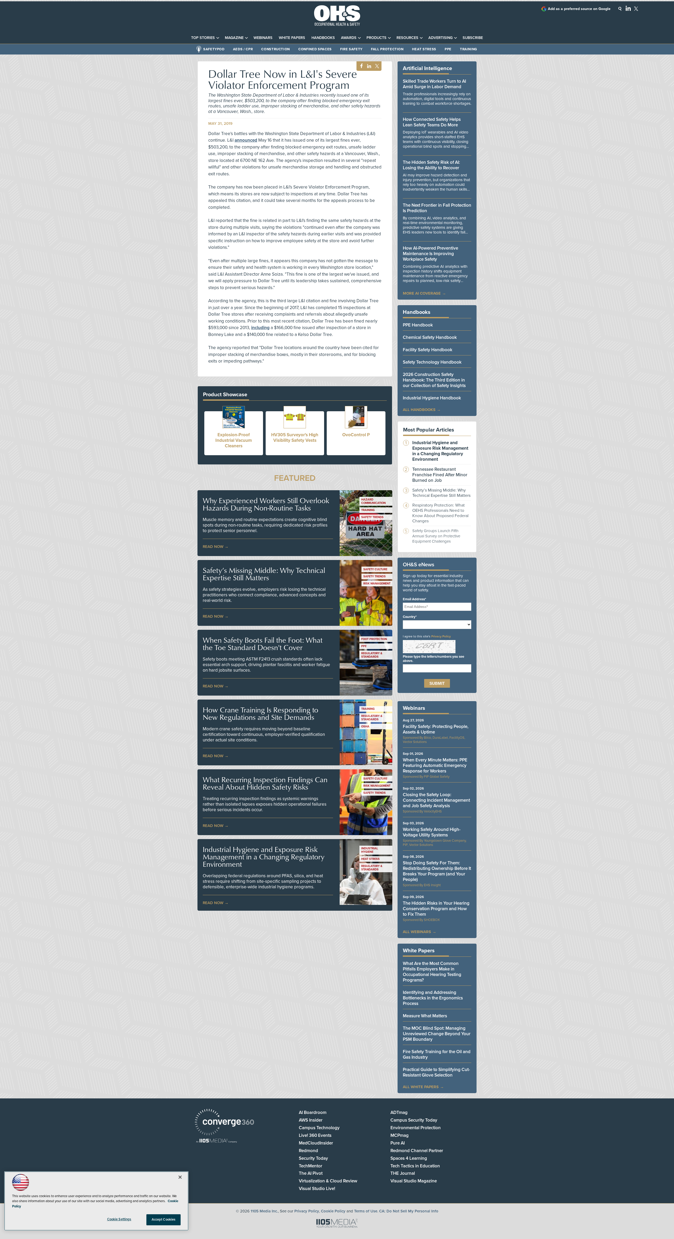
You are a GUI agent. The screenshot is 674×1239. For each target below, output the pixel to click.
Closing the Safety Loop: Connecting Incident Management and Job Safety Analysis (436, 800)
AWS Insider (311, 1120)
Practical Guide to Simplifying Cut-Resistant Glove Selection (436, 1072)
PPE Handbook (418, 325)
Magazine (234, 38)
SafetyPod (214, 49)
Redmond (308, 1150)
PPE (448, 49)
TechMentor (310, 1166)
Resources (407, 38)
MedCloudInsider (316, 1143)
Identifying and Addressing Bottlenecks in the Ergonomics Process (433, 998)
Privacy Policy (441, 636)
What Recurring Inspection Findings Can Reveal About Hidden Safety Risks (265, 783)
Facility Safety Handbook (427, 350)
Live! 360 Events (315, 1135)
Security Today (313, 1158)
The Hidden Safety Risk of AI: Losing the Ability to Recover (431, 165)
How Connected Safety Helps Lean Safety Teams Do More (432, 122)
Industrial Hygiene (369, 850)
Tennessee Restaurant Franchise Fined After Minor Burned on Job (439, 475)
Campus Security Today (413, 1120)
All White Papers (421, 1086)
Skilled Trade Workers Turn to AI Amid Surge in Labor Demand (434, 84)
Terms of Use (365, 1211)
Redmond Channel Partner (416, 1150)
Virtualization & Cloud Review (328, 1181)
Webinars (263, 38)
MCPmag (399, 1135)
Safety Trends (372, 517)
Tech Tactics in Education (415, 1166)
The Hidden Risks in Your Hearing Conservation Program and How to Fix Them (436, 908)
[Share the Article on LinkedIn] (368, 66)
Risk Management (376, 583)
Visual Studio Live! (317, 1188)
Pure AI (397, 1143)
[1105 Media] (216, 1141)
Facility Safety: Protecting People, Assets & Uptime (435, 729)
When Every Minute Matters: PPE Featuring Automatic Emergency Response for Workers (435, 765)
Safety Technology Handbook (432, 362)
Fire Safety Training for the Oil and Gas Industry (436, 1054)
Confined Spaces (315, 49)
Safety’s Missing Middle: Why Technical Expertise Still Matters (264, 574)
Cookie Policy (333, 1211)
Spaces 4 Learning (408, 1158)
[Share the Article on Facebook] (360, 66)
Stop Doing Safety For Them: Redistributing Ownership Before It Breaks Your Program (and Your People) (437, 871)
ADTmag (399, 1112)
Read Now (213, 546)
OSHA (365, 726)
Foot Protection (374, 639)
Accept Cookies (164, 1219)
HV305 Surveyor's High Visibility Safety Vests (294, 437)
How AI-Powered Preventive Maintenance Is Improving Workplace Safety (430, 253)
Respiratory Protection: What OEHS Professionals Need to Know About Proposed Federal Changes (440, 513)
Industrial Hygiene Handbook (432, 398)
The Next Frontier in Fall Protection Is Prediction (437, 208)
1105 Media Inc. (264, 1211)
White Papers (292, 38)
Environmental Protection (415, 1128)
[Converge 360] (224, 1123)
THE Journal (402, 1173)
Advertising (440, 38)
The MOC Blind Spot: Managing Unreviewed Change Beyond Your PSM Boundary (436, 1033)
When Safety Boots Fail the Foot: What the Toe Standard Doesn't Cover (263, 643)
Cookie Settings (119, 1219)
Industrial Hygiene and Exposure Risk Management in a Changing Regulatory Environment (263, 857)
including (260, 327)
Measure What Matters (425, 1016)
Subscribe (473, 38)
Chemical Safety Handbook (430, 337)
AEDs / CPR (243, 49)
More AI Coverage (422, 293)
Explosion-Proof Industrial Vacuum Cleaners (233, 440)
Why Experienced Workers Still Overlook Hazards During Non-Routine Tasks (266, 504)
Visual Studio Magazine (413, 1181)
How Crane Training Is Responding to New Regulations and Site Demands (260, 713)
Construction (275, 49)
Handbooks (323, 38)
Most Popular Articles (428, 430)
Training (468, 49)
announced (246, 140)
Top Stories (203, 38)
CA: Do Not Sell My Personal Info (408, 1211)
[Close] (180, 1177)
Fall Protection (387, 49)
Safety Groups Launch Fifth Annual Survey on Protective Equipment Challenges (436, 536)
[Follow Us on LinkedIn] (628, 8)
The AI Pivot (311, 1173)
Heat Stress (424, 49)
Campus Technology (319, 1128)
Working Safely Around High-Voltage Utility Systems (431, 832)
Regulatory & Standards (371, 655)
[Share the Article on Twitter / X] (376, 66)
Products (376, 38)
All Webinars (417, 931)
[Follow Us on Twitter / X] (636, 9)
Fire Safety (351, 49)
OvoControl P (356, 435)
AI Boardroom (312, 1112)
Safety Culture (375, 569)
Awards (348, 38)
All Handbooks (419, 409)
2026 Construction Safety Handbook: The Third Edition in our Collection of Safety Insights (434, 380)
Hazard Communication (373, 501)
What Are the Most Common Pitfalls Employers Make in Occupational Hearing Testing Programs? (432, 972)
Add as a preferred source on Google (579, 9)
